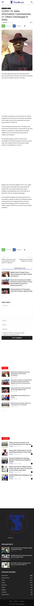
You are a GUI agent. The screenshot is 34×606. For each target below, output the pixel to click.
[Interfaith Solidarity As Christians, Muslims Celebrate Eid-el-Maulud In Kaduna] (5, 460)
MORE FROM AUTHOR (19, 268)
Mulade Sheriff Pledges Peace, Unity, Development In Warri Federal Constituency (21, 274)
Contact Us (21, 601)
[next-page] (5, 297)
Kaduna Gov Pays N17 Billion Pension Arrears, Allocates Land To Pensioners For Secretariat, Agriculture (20, 468)
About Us (16, 601)
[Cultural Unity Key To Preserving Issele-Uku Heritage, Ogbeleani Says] (5, 291)
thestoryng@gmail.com (20, 537)
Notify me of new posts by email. (11, 334)
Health (9, 8)
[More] (24, 26)
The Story (5, 22)
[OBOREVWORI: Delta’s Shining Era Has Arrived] (5, 397)
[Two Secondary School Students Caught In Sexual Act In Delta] (5, 550)
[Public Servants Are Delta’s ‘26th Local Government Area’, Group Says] (5, 405)
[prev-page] (3, 297)
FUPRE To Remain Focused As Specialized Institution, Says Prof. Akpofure (9, 261)
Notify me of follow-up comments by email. (14, 333)
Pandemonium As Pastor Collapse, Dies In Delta (25, 260)
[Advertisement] (17, 97)
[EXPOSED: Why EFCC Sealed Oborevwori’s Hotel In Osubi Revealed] (5, 557)
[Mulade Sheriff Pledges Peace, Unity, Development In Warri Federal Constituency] (5, 274)
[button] (2, 2)
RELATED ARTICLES (7, 268)
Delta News (8, 6)
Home (3, 6)
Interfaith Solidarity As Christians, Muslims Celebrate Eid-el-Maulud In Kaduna (19, 459)
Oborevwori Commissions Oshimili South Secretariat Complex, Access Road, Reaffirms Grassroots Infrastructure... (21, 381)
